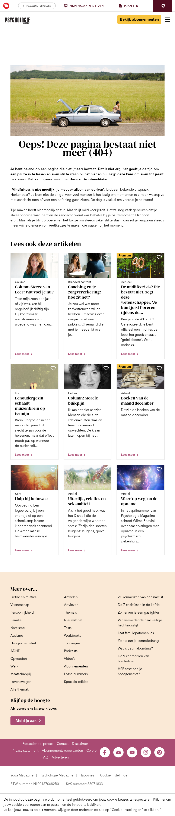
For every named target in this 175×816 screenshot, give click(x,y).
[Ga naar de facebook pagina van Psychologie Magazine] (105, 752)
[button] (162, 6)
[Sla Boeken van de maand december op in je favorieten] (159, 368)
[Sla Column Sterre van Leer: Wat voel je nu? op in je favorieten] (53, 257)
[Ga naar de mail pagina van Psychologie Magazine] (118, 752)
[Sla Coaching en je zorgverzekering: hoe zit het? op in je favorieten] (106, 257)
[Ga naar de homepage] (17, 21)
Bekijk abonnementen (139, 19)
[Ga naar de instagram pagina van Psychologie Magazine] (146, 752)
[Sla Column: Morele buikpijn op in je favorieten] (106, 368)
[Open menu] (167, 19)
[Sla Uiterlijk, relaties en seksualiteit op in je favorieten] (106, 469)
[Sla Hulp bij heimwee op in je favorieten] (53, 469)
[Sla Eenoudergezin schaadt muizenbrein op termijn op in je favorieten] (53, 368)
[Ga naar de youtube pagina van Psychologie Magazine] (132, 752)
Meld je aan (26, 720)
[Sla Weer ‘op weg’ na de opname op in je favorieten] (159, 469)
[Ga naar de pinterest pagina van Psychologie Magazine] (159, 752)
